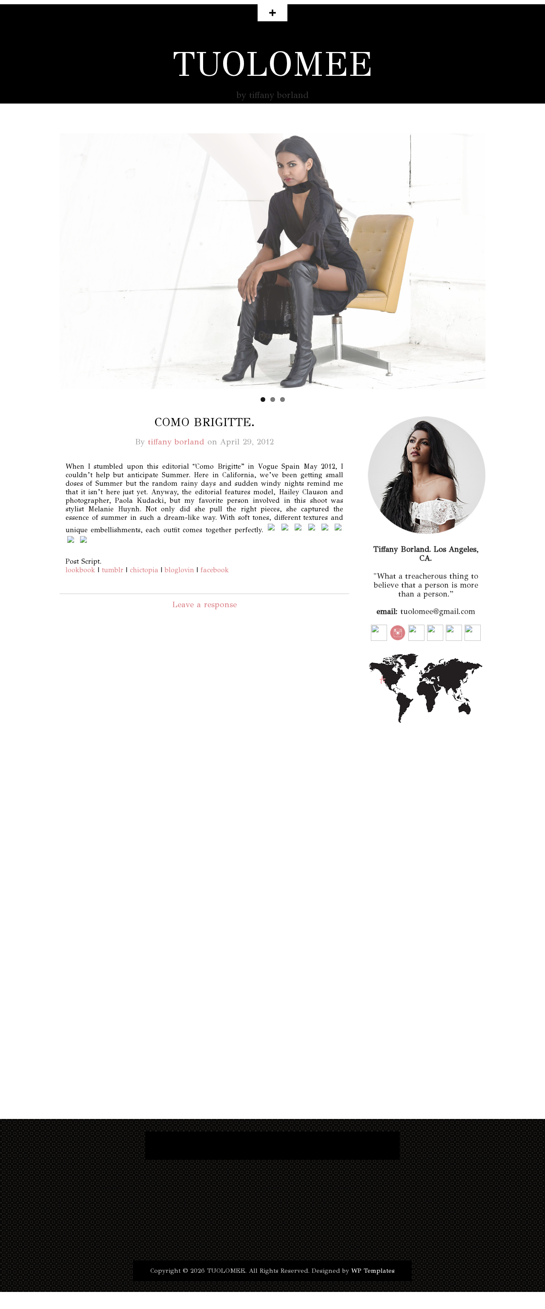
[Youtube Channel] (253, 1145)
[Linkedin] (314, 1145)
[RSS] (222, 1145)
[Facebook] (192, 1145)
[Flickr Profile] (376, 1145)
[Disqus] (204, 744)
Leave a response (204, 604)
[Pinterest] (345, 1145)
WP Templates (373, 1270)
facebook (215, 570)
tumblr (112, 570)
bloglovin (179, 570)
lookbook (80, 570)
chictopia (144, 570)
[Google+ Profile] (284, 1145)
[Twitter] (169, 1145)
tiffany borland (176, 442)
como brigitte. (205, 422)
